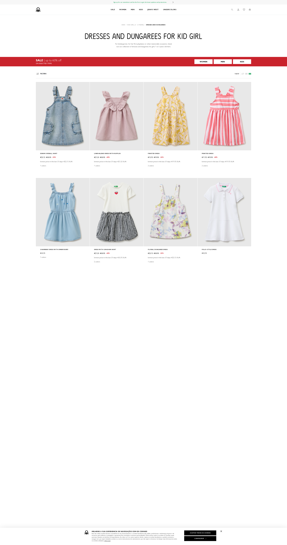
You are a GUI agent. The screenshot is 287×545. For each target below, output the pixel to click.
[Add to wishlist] (39, 85)
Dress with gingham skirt (105, 249)
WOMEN (122, 10)
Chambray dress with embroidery (54, 249)
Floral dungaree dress (158, 249)
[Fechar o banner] (221, 531)
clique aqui (107, 541)
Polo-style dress (209, 249)
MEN (133, 10)
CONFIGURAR (199, 538)
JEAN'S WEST (153, 10)
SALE (113, 10)
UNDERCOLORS (169, 10)
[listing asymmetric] (242, 74)
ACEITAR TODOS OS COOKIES (200, 533)
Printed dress (154, 153)
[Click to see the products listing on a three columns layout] (250, 74)
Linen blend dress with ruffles (107, 153)
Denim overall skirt (48, 153)
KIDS (141, 10)
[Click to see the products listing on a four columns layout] (246, 74)
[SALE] (143, 61)
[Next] (173, 2)
